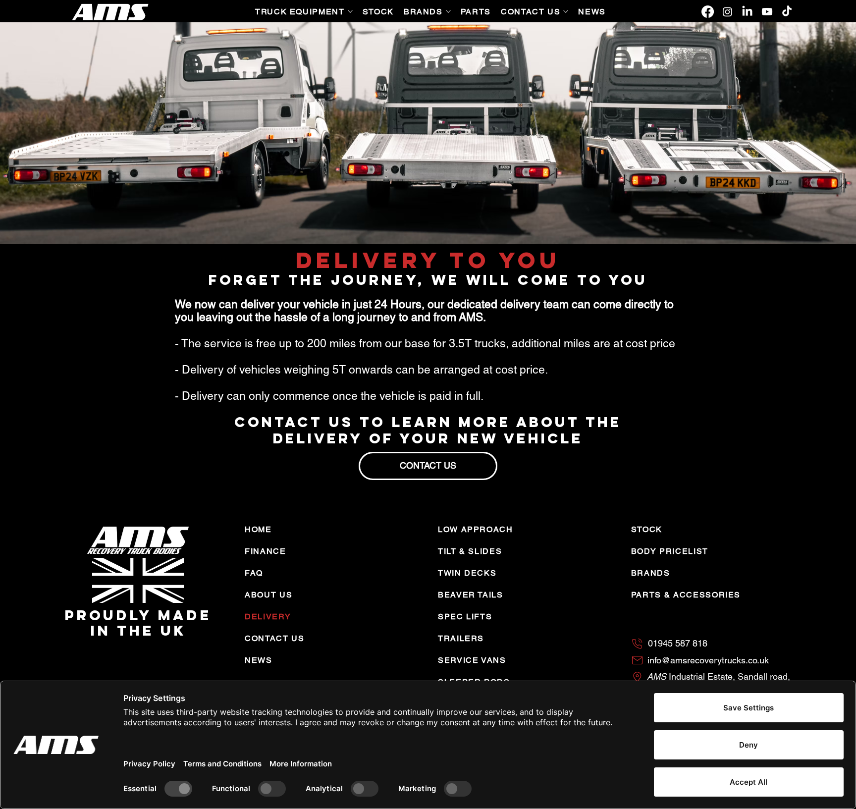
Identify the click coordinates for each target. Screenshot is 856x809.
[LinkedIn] (747, 11)
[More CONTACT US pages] (565, 11)
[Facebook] (707, 11)
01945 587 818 (677, 643)
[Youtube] (767, 11)
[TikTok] (787, 11)
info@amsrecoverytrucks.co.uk (708, 660)
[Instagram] (727, 11)
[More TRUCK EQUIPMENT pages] (350, 11)
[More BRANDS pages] (448, 11)
